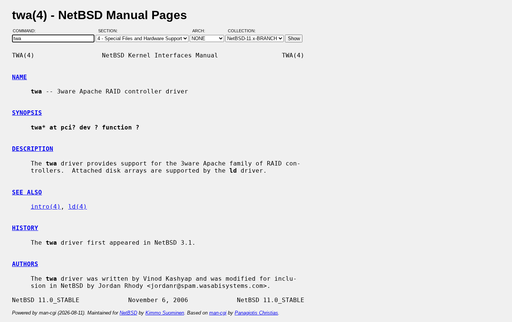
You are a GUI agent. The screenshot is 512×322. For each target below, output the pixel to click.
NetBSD (128, 313)
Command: (26, 31)
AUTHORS (25, 264)
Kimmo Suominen (164, 313)
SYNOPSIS (27, 112)
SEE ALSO (27, 192)
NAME (19, 77)
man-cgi (217, 313)
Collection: (242, 31)
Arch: (202, 31)
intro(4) (46, 206)
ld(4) (77, 206)
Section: (109, 31)
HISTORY (25, 228)
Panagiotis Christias (256, 313)
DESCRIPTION (32, 148)
